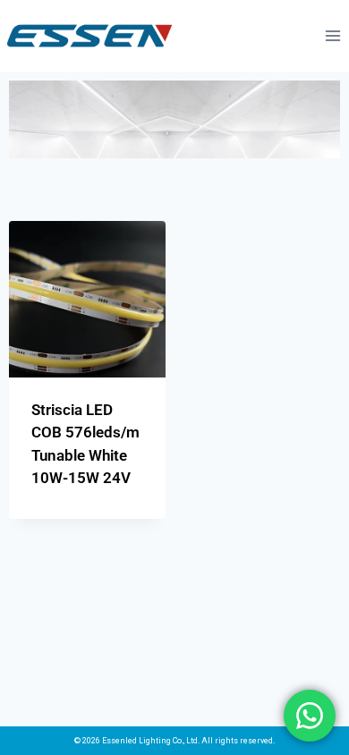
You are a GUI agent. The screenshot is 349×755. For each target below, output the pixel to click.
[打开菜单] (332, 35)
